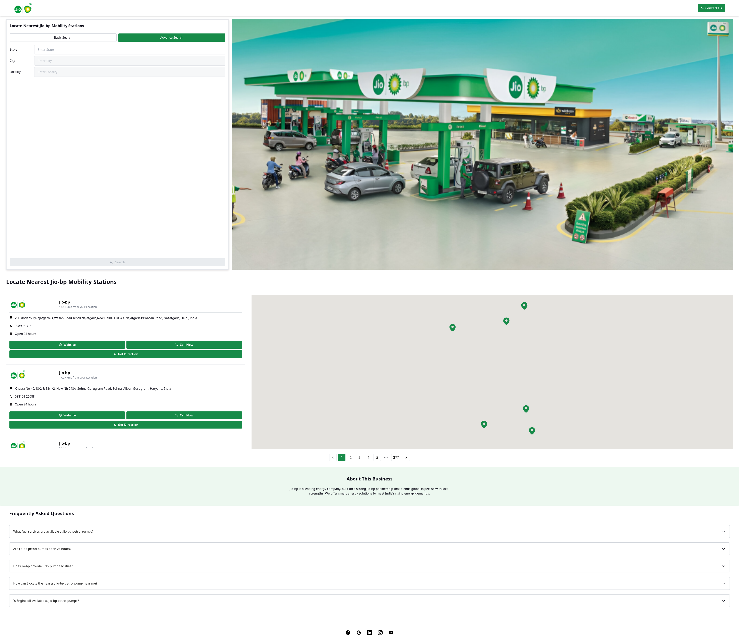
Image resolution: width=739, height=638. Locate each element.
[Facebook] (348, 632)
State (13, 49)
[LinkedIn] (369, 632)
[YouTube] (391, 632)
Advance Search (171, 37)
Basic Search (63, 37)
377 (396, 457)
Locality (15, 72)
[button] (506, 321)
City (12, 60)
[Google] (358, 632)
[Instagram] (380, 632)
